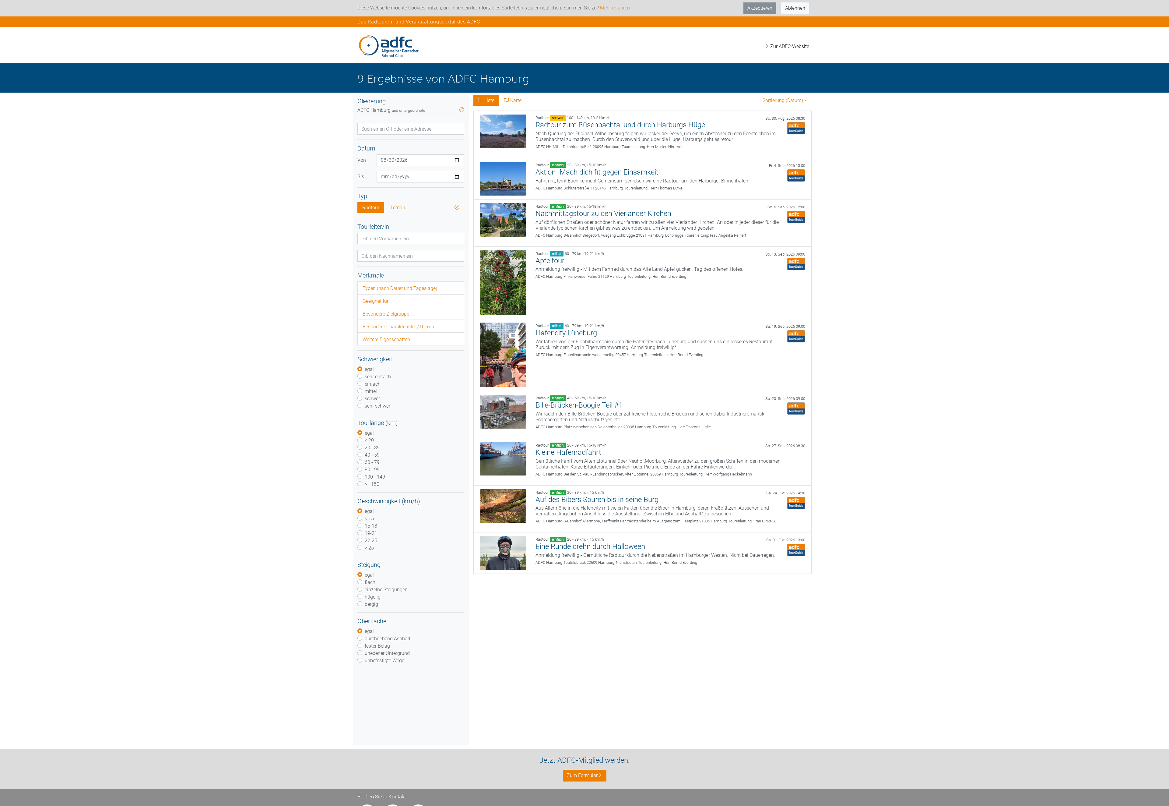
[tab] (411, 288)
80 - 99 (372, 469)
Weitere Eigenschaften (386, 339)
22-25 (371, 540)
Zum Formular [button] (582, 775)
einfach (373, 384)
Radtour (370, 207)
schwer (372, 398)
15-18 (371, 526)
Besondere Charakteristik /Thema (398, 327)
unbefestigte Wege (384, 660)
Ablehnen (795, 8)
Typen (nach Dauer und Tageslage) (400, 288)
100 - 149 (375, 477)
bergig (371, 604)
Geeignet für (375, 301)
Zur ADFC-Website (789, 46)
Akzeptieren (759, 8)
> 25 (369, 548)
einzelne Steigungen (386, 589)
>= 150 (372, 484)
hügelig (373, 597)
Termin (397, 207)
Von (361, 160)
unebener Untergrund (387, 653)
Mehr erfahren (615, 8)
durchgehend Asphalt (387, 639)
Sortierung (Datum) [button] (783, 100)
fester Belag (377, 646)
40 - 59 (372, 455)
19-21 (371, 533)
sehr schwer (377, 406)
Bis (360, 176)
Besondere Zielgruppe (386, 314)
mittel (371, 391)
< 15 (369, 518)
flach (370, 582)
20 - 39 (372, 448)
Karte (515, 100)
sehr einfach (378, 377)
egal (369, 369)
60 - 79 (372, 462)
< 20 (369, 440)
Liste (488, 100)
